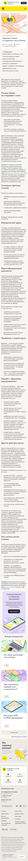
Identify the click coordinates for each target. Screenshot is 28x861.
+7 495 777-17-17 (6, 796)
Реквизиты (4, 820)
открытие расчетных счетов (15, 173)
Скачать (24, 3)
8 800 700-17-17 (6, 800)
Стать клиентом (14, 611)
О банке (3, 811)
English (6, 829)
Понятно (22, 856)
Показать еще (14, 732)
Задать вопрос (5, 813)
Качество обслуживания (5, 817)
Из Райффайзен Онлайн (9, 792)
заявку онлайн (10, 587)
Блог (24, 806)
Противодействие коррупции (6, 824)
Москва (14, 829)
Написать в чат (8, 806)
